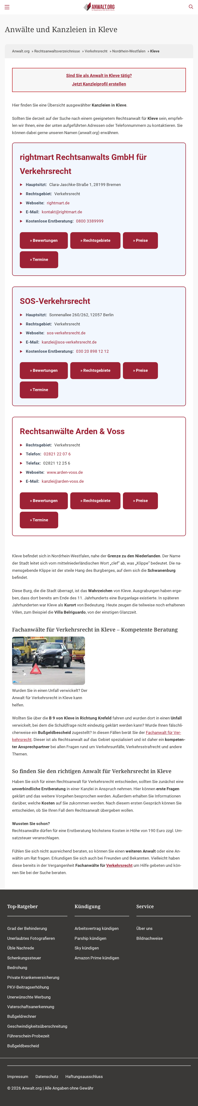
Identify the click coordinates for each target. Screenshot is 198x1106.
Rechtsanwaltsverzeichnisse (57, 51)
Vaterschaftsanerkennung (30, 1006)
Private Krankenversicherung (33, 977)
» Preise (140, 240)
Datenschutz (46, 1076)
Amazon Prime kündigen (97, 957)
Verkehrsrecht (96, 51)
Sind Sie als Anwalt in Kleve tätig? (99, 80)
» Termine (39, 259)
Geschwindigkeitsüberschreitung (37, 1026)
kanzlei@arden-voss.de (63, 481)
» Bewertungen (44, 240)
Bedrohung (17, 967)
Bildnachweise (149, 938)
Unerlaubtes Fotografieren (31, 938)
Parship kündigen (90, 938)
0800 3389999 (90, 221)
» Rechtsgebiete (95, 240)
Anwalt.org (20, 51)
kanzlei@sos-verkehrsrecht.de (69, 342)
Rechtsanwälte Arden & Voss (72, 431)
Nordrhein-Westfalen (128, 51)
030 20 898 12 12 (92, 351)
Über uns (144, 928)
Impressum (17, 1076)
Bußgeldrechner (21, 1016)
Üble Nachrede (20, 948)
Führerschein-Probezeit (28, 1036)
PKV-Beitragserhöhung (28, 987)
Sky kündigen (87, 948)
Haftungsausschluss (84, 1076)
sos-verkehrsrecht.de (66, 332)
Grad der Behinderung (27, 928)
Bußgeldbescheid (23, 1045)
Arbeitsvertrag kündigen (97, 928)
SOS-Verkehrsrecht (55, 301)
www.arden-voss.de (65, 472)
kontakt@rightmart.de (62, 211)
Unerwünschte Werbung (29, 997)
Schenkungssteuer (24, 957)
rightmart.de (58, 203)
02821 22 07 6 (57, 454)
